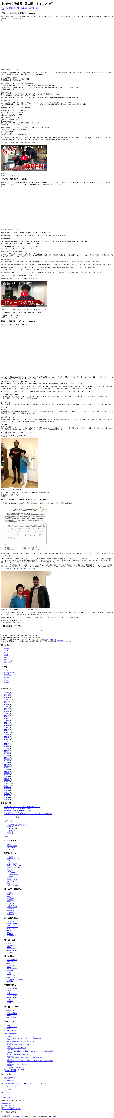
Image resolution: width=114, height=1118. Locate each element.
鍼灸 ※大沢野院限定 (14, 866)
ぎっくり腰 (10, 903)
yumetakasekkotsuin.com (16, 1116)
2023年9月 (7, 734)
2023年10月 (7, 732)
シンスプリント (12, 975)
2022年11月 (7, 743)
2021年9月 (7, 753)
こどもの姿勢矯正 (12, 874)
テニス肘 (10, 952)
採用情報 (6, 682)
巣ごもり (10, 1001)
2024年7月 (7, 722)
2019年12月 (7, 783)
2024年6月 (7, 724)
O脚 (8, 963)
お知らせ (13, 828)
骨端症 (9, 972)
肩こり (6, 652)
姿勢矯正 (10, 869)
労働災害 (6, 674)
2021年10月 (7, 752)
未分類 (9, 833)
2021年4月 (7, 762)
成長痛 (9, 974)
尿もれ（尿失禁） (12, 988)
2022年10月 (7, 745)
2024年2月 (7, 727)
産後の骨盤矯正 (12, 864)
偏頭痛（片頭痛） (12, 923)
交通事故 (6, 649)
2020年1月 (7, 781)
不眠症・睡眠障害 (12, 995)
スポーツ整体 (11, 873)
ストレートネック (12, 927)
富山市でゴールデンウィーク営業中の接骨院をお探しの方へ (22, 807)
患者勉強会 (7, 681)
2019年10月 (7, 787)
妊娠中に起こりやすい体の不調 (13, 812)
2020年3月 (7, 778)
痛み (5, 659)
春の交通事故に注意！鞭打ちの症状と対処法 (17, 808)
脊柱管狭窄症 (8, 663)
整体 (8, 860)
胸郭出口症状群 (12, 948)
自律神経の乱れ (12, 994)
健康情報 (6, 677)
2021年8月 (7, 755)
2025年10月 (7, 703)
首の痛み (6, 654)
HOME (9, 844)
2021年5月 (7, 760)
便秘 (8, 992)
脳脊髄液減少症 (12, 935)
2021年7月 (7, 757)
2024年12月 (7, 717)
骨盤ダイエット (12, 862)
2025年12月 (7, 699)
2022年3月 (7, 750)
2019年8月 (7, 790)
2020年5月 (7, 774)
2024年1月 (7, 729)
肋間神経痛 (10, 914)
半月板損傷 (10, 961)
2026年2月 (7, 697)
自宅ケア (10, 1002)
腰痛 (8, 894)
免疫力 (6, 679)
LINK (53, 1116)
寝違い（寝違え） (9, 661)
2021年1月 (7, 766)
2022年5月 (7, 748)
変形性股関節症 (12, 968)
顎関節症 (10, 934)
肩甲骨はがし (11, 898)
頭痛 (8, 925)
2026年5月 (7, 692)
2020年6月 (7, 773)
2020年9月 (7, 769)
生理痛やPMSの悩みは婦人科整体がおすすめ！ (18, 810)
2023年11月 (7, 731)
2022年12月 (7, 741)
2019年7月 (7, 792)
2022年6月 (7, 746)
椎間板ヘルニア (12, 907)
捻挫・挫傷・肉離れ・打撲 (15, 885)
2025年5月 (7, 710)
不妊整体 (10, 878)
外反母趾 (10, 981)
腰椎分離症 (10, 910)
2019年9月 (7, 788)
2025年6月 (7, 708)
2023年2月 (7, 738)
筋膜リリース (11, 883)
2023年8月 (7, 736)
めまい (9, 932)
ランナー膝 (10, 965)
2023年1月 (7, 739)
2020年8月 (7, 771)
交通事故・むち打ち (13, 859)
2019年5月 (7, 795)
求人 (5, 684)
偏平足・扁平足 (12, 977)
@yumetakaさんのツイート (8, 1086)
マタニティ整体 (12, 880)
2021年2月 (7, 764)
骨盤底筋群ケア (12, 876)
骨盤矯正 (6, 656)
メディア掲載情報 (9, 672)
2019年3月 (7, 799)
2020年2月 (7, 780)
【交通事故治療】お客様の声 (16, 825)
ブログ (6, 670)
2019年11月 (7, 785)
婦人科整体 (10, 881)
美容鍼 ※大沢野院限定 (14, 867)
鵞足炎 (9, 967)
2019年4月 (7, 797)
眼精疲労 (10, 930)
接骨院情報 (7, 675)
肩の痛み (10, 945)
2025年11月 (7, 701)
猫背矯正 (10, 871)
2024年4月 (7, 725)
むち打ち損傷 (11, 921)
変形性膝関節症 (12, 960)
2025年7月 (7, 706)
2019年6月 (7, 794)
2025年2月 (7, 713)
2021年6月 (7, 759)
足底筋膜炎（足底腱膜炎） (15, 979)
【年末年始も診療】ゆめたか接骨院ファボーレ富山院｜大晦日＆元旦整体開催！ (28, 814)
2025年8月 (7, 704)
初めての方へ (11, 847)
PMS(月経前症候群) (13, 1017)
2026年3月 (7, 695)
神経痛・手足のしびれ (14, 950)
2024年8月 (7, 720)
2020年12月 (7, 767)
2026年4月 (7, 694)
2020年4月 (7, 776)
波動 (5, 657)
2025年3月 (7, 711)
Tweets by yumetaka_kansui (8, 1089)
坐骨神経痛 (10, 905)
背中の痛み (10, 900)
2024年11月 (7, 718)
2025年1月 (7, 715)
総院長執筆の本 (12, 846)
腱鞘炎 (9, 947)
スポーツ (6, 650)
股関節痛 (10, 970)
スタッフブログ (12, 849)
